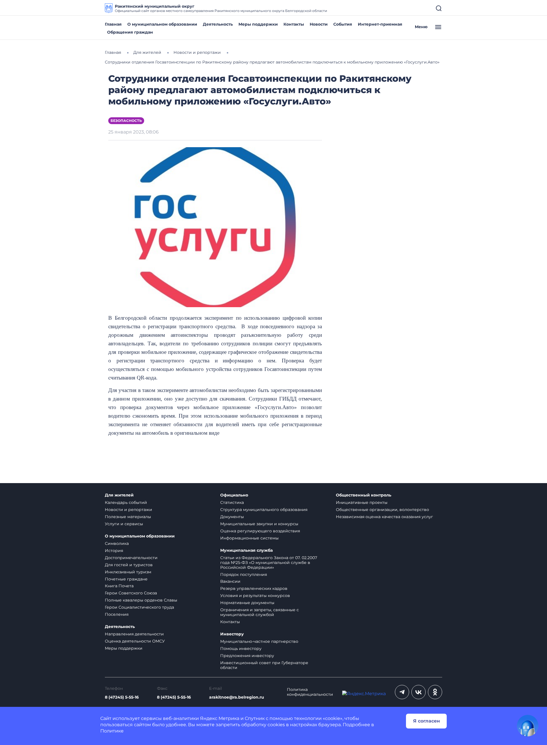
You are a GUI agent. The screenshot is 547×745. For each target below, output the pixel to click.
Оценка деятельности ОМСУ (135, 641)
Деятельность (218, 24)
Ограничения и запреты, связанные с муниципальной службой (259, 612)
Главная (113, 24)
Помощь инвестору (241, 648)
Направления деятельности (134, 634)
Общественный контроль (363, 495)
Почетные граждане (126, 579)
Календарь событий (126, 502)
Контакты (293, 24)
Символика (117, 543)
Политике (112, 731)
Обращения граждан (130, 32)
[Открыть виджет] (527, 725)
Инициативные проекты (361, 502)
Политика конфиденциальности (310, 692)
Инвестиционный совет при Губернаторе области (264, 665)
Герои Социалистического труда (139, 607)
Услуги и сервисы (124, 523)
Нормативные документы (247, 602)
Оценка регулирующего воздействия (260, 530)
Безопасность (126, 120)
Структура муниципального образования (263, 509)
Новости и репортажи (128, 509)
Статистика (232, 502)
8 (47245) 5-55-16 (122, 697)
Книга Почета (119, 585)
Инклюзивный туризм (128, 571)
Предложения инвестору (247, 655)
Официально (234, 495)
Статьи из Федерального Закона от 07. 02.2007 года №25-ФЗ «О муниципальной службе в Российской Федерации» (268, 562)
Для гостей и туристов (129, 564)
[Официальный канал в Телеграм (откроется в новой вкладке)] (402, 692)
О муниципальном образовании (162, 24)
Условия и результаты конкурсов (255, 595)
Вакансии (230, 581)
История (114, 550)
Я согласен (426, 721)
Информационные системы (249, 538)
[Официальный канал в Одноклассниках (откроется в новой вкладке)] (435, 692)
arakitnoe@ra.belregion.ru (236, 697)
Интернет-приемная (380, 24)
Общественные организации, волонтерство (382, 509)
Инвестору (232, 634)
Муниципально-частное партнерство (259, 641)
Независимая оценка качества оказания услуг (384, 516)
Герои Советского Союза (131, 593)
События (342, 24)
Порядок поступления (243, 574)
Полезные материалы (128, 516)
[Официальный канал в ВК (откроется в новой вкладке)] (418, 692)
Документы (232, 516)
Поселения (116, 614)
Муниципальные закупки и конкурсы (259, 523)
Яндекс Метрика (219, 718)
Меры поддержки (258, 24)
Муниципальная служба (246, 550)
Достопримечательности (131, 557)
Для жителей (119, 495)
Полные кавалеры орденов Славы (141, 600)
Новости (319, 24)
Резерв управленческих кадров (253, 588)
